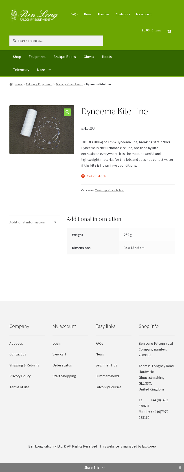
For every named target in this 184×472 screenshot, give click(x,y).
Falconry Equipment (39, 84)
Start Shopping (64, 376)
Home (18, 84)
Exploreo (149, 446)
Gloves (89, 56)
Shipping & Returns (24, 365)
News (88, 14)
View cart (59, 354)
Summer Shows (107, 376)
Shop (17, 56)
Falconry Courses (108, 387)
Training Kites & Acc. (69, 84)
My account (143, 14)
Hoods (107, 56)
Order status (62, 365)
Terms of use (19, 387)
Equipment (37, 56)
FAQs (74, 14)
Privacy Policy (20, 376)
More (41, 69)
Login (57, 343)
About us (104, 14)
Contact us (123, 14)
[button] (67, 112)
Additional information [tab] (27, 222)
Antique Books (65, 56)
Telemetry (21, 69)
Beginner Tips (106, 365)
